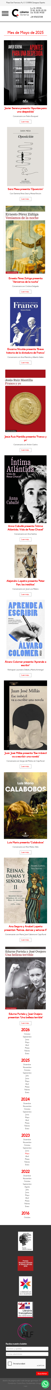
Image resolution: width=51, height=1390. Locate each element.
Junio (27, 1040)
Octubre (27, 1034)
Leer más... (25, 122)
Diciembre (27, 1065)
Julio (27, 1076)
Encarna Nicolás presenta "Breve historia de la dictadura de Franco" (25, 351)
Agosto (27, 1187)
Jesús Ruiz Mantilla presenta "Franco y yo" (25, 438)
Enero (27, 1053)
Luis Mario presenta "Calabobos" (25, 842)
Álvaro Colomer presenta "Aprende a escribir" (25, 663)
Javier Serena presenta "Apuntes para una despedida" (25, 110)
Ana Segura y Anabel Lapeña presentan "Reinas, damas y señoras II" (25, 928)
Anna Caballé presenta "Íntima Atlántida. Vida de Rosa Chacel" (25, 528)
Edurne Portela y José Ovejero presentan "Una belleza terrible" (25, 1015)
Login (25, 1386)
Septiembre (27, 1037)
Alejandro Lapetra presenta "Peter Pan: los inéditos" (26, 582)
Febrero (27, 1051)
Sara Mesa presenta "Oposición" (25, 189)
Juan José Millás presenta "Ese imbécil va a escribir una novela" (25, 755)
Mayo (27, 1042)
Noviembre (27, 1067)
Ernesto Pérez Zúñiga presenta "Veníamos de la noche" (25, 280)
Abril (27, 1045)
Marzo (27, 1048)
